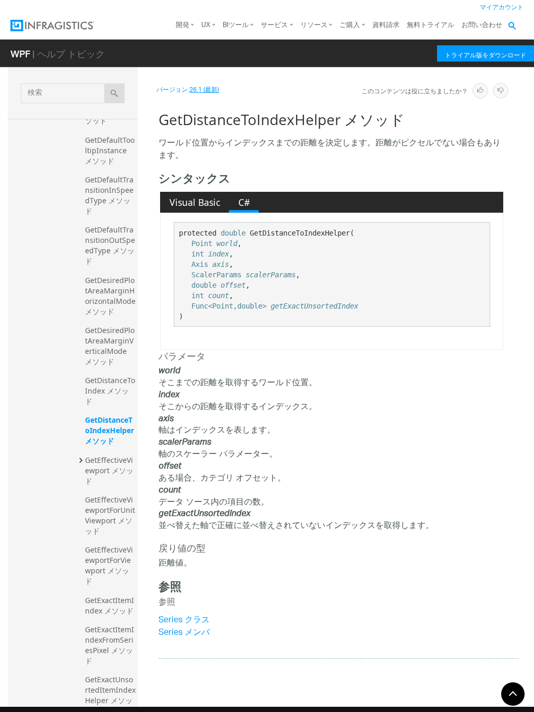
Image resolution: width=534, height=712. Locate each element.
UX (205, 25)
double (233, 233)
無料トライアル (430, 25)
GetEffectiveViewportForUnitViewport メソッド (110, 515)
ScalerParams (216, 275)
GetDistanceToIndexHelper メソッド (110, 430)
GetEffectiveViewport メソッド (109, 470)
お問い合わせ (482, 25)
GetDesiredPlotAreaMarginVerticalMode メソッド (110, 345)
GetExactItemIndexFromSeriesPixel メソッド (109, 645)
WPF (20, 53)
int (197, 254)
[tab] (194, 202)
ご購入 (349, 25)
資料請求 (385, 25)
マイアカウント (502, 8)
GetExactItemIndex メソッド (109, 605)
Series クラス (184, 620)
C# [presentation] (244, 202)
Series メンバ (184, 633)
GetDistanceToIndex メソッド (110, 390)
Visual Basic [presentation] (194, 202)
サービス (274, 25)
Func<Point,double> (228, 306)
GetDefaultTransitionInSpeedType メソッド (109, 195)
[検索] (114, 93)
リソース (313, 25)
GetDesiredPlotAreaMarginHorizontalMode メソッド (111, 295)
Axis (199, 264)
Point (201, 243)
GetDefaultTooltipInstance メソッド (110, 150)
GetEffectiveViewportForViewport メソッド (109, 565)
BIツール (236, 25)
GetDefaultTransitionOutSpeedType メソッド (110, 245)
